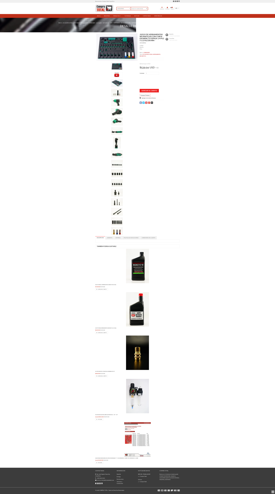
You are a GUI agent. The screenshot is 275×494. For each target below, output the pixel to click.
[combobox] (138, 8)
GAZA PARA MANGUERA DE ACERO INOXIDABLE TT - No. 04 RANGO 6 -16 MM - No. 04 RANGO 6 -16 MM (116, 458)
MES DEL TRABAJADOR (144, 474)
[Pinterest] (175, 1)
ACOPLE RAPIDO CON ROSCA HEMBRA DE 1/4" (105, 371)
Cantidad (142, 73)
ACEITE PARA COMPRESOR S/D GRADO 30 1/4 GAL (105, 284)
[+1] (149, 103)
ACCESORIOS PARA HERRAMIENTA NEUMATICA (75, 23)
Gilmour (140, 479)
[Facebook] (173, 1)
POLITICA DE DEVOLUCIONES (131, 237)
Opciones (100, 419)
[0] (141, 103)
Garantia (109, 237)
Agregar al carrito (102, 289)
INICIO (60, 23)
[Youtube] (179, 1)
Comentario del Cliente (148, 237)
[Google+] (177, 1)
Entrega (118, 237)
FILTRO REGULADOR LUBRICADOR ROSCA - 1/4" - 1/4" (106, 414)
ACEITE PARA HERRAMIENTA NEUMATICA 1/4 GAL (105, 328)
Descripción (100, 237)
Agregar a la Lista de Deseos (149, 98)
